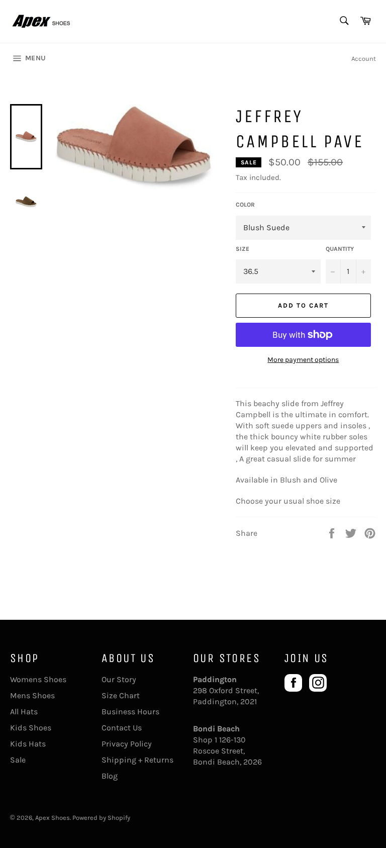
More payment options (303, 359)
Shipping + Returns (137, 760)
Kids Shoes (30, 727)
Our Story (119, 679)
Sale (18, 760)
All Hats (24, 711)
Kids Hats (28, 743)
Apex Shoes (52, 817)
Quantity (340, 248)
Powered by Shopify (101, 817)
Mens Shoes (32, 695)
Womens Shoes (38, 679)
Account (363, 58)
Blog (110, 776)
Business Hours (130, 711)
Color (245, 204)
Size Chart (121, 695)
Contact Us (122, 727)
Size (242, 248)
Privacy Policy (127, 743)
